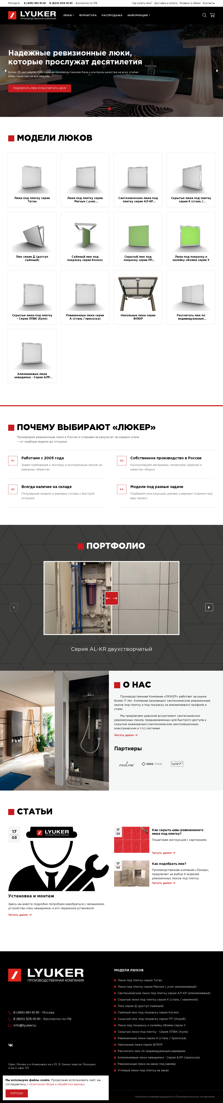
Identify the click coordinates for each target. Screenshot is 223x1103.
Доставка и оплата (166, 3)
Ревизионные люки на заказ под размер (147, 1064)
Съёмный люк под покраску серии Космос (85, 258)
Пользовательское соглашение (195, 1097)
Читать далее (124, 735)
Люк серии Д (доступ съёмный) (32, 258)
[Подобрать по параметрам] (204, 15)
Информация (138, 15)
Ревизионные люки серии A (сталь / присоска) (85, 317)
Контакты (209, 3)
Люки (67, 15)
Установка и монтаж (31, 896)
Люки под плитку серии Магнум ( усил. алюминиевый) (85, 200)
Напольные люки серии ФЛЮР (138, 317)
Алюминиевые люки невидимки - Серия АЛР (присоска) (32, 376)
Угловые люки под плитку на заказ (143, 1070)
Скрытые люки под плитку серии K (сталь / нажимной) (191, 200)
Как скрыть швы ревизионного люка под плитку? (177, 832)
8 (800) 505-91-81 (60, 3)
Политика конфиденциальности (155, 1097)
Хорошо (16, 1093)
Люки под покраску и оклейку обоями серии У (191, 258)
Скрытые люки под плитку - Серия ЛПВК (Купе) (32, 317)
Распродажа (112, 15)
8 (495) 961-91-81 (35, 3)
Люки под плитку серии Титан (32, 200)
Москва (13, 3)
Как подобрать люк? (169, 864)
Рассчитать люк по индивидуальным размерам (191, 317)
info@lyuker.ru (24, 1025)
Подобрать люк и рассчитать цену (39, 88)
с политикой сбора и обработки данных (55, 1084)
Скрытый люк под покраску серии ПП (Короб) (138, 259)
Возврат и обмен (190, 3)
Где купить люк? (142, 3)
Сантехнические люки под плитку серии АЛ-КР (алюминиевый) (138, 200)
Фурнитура (88, 15)
